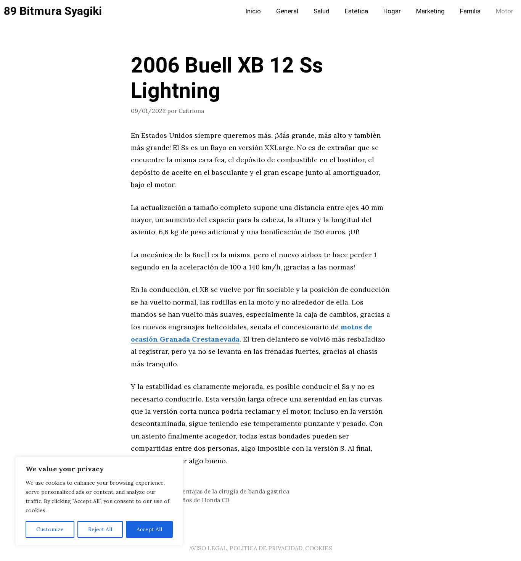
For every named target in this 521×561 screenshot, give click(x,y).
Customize (50, 529)
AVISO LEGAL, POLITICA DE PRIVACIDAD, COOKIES (260, 548)
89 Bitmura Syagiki (53, 11)
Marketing (430, 11)
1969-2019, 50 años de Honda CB (185, 500)
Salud (322, 11)
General (287, 11)
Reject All (100, 529)
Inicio (253, 11)
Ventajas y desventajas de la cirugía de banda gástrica (214, 491)
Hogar (392, 11)
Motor (504, 11)
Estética (356, 11)
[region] (99, 501)
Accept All (149, 529)
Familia (470, 11)
